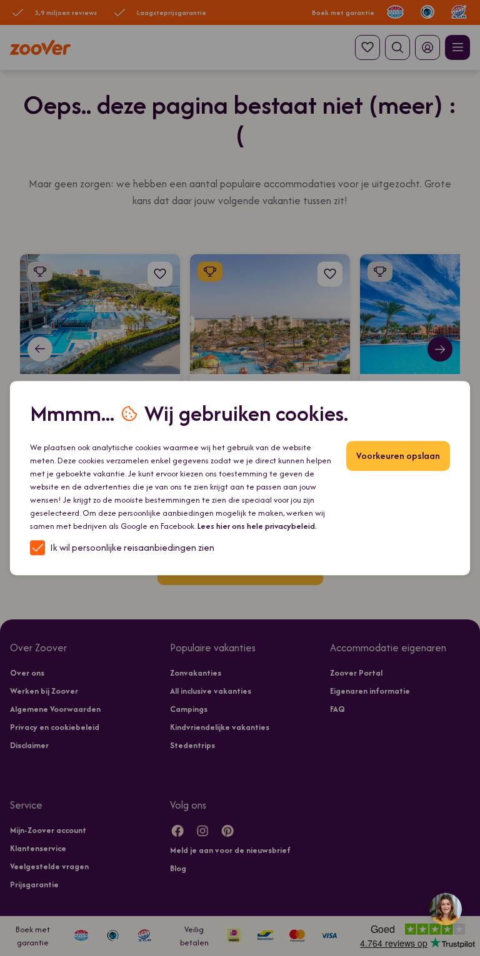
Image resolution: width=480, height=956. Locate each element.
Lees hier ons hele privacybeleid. (257, 526)
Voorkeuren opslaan (398, 455)
